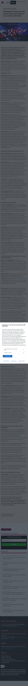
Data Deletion (6, 361)
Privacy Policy (22, 361)
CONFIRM (7, 356)
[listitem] (14, 349)
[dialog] (14, 343)
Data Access (14, 361)
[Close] (25, 325)
